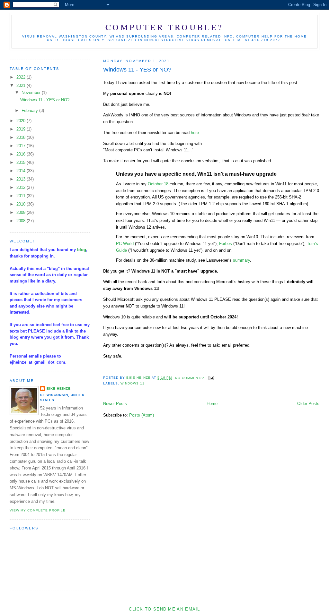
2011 (21, 195)
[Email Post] (211, 378)
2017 (21, 145)
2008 (21, 220)
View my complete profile (38, 510)
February (30, 110)
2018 (21, 137)
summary (241, 260)
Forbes (225, 243)
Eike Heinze (59, 388)
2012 (21, 187)
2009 (21, 212)
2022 (21, 77)
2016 (21, 154)
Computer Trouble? (164, 26)
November (32, 92)
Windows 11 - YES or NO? (137, 69)
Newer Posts (115, 403)
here (195, 132)
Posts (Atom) (141, 415)
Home (212, 403)
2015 (21, 162)
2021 (21, 85)
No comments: (190, 378)
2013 (21, 179)
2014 (21, 170)
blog (81, 249)
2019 (21, 129)
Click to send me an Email (164, 609)
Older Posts (308, 403)
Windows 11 (132, 383)
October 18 (158, 183)
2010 (21, 204)
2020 (21, 120)
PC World (125, 243)
